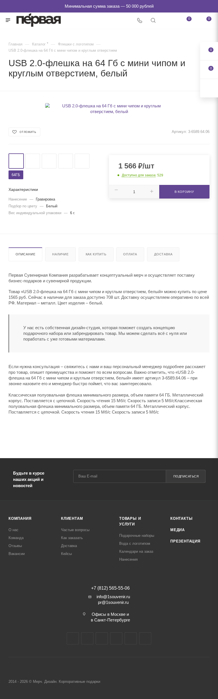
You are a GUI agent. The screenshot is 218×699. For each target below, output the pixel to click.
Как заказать (72, 538)
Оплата (130, 254)
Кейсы (66, 554)
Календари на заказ (136, 551)
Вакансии (17, 554)
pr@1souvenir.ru (113, 602)
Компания (20, 518)
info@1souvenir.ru (113, 596)
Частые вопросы (75, 530)
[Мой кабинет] (166, 20)
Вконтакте (73, 638)
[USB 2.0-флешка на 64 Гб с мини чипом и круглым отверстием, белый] (109, 109)
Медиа (177, 530)
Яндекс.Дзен (131, 638)
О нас (13, 530)
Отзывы (15, 546)
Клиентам (72, 518)
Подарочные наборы (136, 535)
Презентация (185, 541)
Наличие (60, 254)
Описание (25, 254)
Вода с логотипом (134, 543)
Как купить (96, 254)
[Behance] (116, 638)
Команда (16, 538)
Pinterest (145, 638)
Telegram (87, 638)
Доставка (163, 254)
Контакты (181, 518)
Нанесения (128, 559)
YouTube (102, 638)
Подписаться (186, 476)
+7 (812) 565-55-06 (110, 588)
